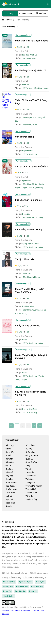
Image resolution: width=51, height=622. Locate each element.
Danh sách (27, 13)
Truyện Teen (27, 188)
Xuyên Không (38, 188)
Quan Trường (31, 462)
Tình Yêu (30, 479)
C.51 (23, 95)
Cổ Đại (34, 125)
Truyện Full (7, 591)
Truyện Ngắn (31, 489)
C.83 (23, 194)
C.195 (23, 350)
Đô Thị (25, 88)
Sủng (41, 217)
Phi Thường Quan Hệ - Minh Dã (30, 70)
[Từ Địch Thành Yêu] (7, 266)
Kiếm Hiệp (10, 492)
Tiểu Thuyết (31, 476)
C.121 (23, 35)
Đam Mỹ (9, 459)
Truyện (8, 20)
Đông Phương (32, 455)
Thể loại (42, 13)
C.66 (23, 65)
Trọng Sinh (30, 482)
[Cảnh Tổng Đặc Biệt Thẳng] (7, 236)
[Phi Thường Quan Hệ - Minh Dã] (7, 77)
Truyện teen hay (9, 582)
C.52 (23, 254)
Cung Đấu (10, 452)
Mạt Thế (9, 499)
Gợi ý (11, 13)
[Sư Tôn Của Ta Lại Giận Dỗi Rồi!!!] (7, 173)
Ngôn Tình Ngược (25, 582)
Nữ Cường (30, 445)
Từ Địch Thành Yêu (25, 259)
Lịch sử (9, 496)
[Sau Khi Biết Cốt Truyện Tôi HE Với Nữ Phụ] (7, 398)
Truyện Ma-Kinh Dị (34, 486)
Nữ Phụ (29, 449)
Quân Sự (29, 459)
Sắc (30, 88)
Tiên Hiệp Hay (22, 20)
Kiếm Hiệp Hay (8, 596)
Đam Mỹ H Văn (22, 587)
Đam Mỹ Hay (8, 587)
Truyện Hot (33, 591)
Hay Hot (9, 476)
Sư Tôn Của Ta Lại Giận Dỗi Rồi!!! (31, 166)
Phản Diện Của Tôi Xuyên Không (31, 40)
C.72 (23, 131)
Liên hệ (5, 573)
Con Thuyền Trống (24, 136)
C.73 (23, 320)
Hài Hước (36, 277)
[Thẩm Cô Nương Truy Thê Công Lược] (7, 107)
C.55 (23, 224)
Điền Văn (10, 462)
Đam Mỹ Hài (40, 582)
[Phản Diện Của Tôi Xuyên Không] (7, 47)
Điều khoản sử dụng (39, 573)
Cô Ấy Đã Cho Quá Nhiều (27, 325)
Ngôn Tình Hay (37, 587)
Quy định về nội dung (11, 577)
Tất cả (28, 469)
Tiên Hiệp (30, 472)
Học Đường (10, 486)
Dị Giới (8, 455)
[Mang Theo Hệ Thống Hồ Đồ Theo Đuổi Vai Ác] (7, 295)
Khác (34, 58)
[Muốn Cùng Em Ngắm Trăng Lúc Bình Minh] (7, 362)
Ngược (45, 88)
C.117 (23, 161)
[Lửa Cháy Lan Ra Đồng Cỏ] (7, 206)
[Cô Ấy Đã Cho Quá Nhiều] (7, 332)
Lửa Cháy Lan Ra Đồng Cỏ (28, 200)
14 (28, 426)
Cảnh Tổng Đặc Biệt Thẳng (28, 229)
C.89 (23, 386)
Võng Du (29, 496)
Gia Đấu (9, 469)
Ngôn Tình (10, 503)
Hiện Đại (9, 479)
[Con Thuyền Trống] (7, 143)
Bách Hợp (27, 58)
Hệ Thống (23, 313)
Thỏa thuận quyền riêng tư (34, 577)
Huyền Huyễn (12, 489)
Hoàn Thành (11, 482)
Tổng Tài (23, 380)
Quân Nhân (31, 452)
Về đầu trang (8, 522)
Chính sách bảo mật (19, 573)
